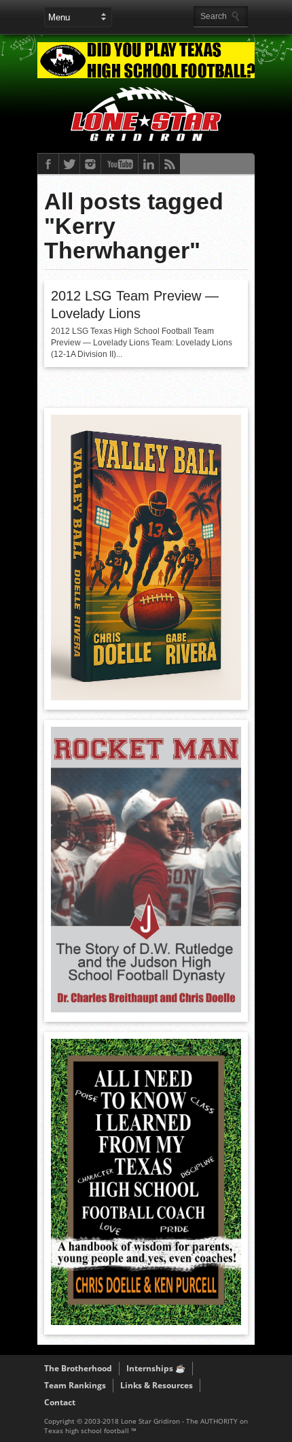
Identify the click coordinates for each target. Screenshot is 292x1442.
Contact (59, 1402)
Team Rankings (75, 1385)
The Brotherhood (78, 1368)
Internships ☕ (155, 1368)
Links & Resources (156, 1385)
